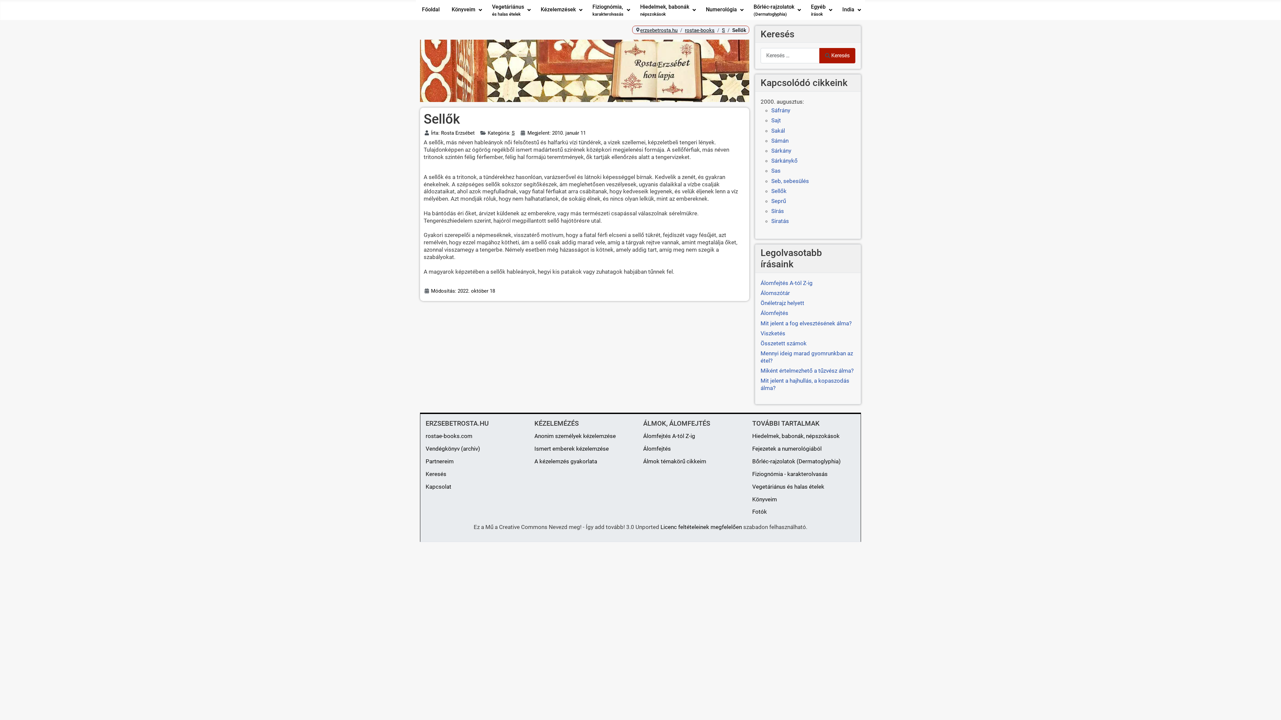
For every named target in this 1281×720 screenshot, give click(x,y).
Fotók (759, 511)
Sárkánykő (784, 160)
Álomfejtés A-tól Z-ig (669, 436)
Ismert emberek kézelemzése (571, 448)
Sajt (776, 120)
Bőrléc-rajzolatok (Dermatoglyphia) (796, 461)
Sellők (779, 191)
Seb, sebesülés (790, 181)
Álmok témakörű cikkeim (674, 461)
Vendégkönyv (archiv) (453, 448)
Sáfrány (780, 110)
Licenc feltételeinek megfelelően (701, 527)
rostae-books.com (449, 436)
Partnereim (440, 461)
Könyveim (764, 499)
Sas (776, 170)
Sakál (778, 130)
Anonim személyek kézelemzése (575, 436)
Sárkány (781, 150)
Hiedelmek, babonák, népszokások (796, 436)
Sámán (780, 140)
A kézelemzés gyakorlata (565, 461)
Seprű (778, 201)
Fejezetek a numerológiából (787, 448)
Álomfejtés (657, 448)
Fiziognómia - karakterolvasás (790, 474)
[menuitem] (431, 10)
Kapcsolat (438, 486)
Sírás (777, 211)
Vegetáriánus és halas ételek (788, 486)
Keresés (840, 55)
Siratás (780, 221)
